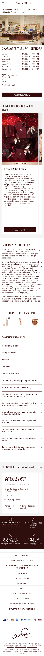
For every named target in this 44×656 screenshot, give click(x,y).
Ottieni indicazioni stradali (27, 507)
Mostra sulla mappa (22, 95)
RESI (22, 588)
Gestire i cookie (32, 647)
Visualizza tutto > (35, 467)
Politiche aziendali (20, 647)
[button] (22, 346)
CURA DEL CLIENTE (22, 578)
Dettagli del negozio (9, 507)
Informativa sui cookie (27, 645)
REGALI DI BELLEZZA (15, 169)
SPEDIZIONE (22, 583)
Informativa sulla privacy (11, 645)
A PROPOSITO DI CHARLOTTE (22, 604)
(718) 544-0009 (8, 85)
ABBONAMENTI (22, 573)
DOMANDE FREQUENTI (22, 594)
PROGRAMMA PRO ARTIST (22, 561)
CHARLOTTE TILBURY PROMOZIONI (22, 609)
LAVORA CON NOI (22, 599)
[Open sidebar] (3, 3)
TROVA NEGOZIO (22, 555)
